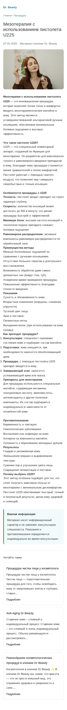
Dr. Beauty (10, 7)
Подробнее (13, 599)
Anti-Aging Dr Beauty (20, 613)
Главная (7, 15)
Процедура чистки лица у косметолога (32, 568)
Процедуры (20, 15)
